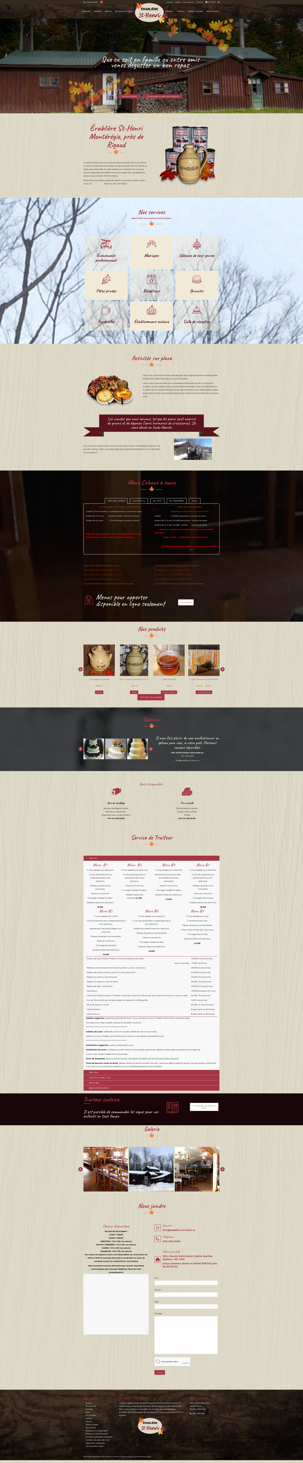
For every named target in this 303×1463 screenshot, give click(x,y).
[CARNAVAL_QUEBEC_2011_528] (137, 749)
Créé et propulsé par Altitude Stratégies (135, 1457)
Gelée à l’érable (169, 679)
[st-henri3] (197, 1169)
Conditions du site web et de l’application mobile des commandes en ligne (97, 1443)
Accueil (88, 1403)
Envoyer (160, 1372)
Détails (99, 692)
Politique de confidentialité (97, 1431)
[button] (80, 669)
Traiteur (89, 1421)
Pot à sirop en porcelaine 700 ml (134, 679)
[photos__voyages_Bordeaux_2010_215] (93, 749)
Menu (88, 1412)
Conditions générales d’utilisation (99, 1437)
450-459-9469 (187, 756)
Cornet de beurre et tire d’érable (204, 679)
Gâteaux (89, 1418)
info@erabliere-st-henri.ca (187, 760)
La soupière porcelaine (99, 679)
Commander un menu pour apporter (163, 96)
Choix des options (204, 692)
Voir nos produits (129, 96)
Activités (89, 1409)
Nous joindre (91, 1428)
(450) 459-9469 (92, 2)
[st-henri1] (105, 1169)
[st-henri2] (151, 1169)
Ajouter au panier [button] (169, 692)
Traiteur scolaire (92, 1425)
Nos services (91, 1406)
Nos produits (91, 1415)
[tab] (116, 501)
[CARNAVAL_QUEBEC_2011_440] (115, 749)
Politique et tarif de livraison (97, 1434)
